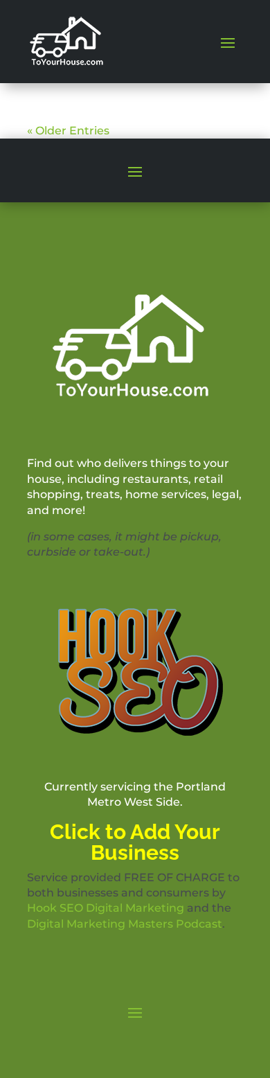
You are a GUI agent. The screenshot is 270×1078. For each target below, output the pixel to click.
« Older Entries (68, 130)
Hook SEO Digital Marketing (105, 907)
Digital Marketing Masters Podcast (124, 923)
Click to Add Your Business (135, 842)
